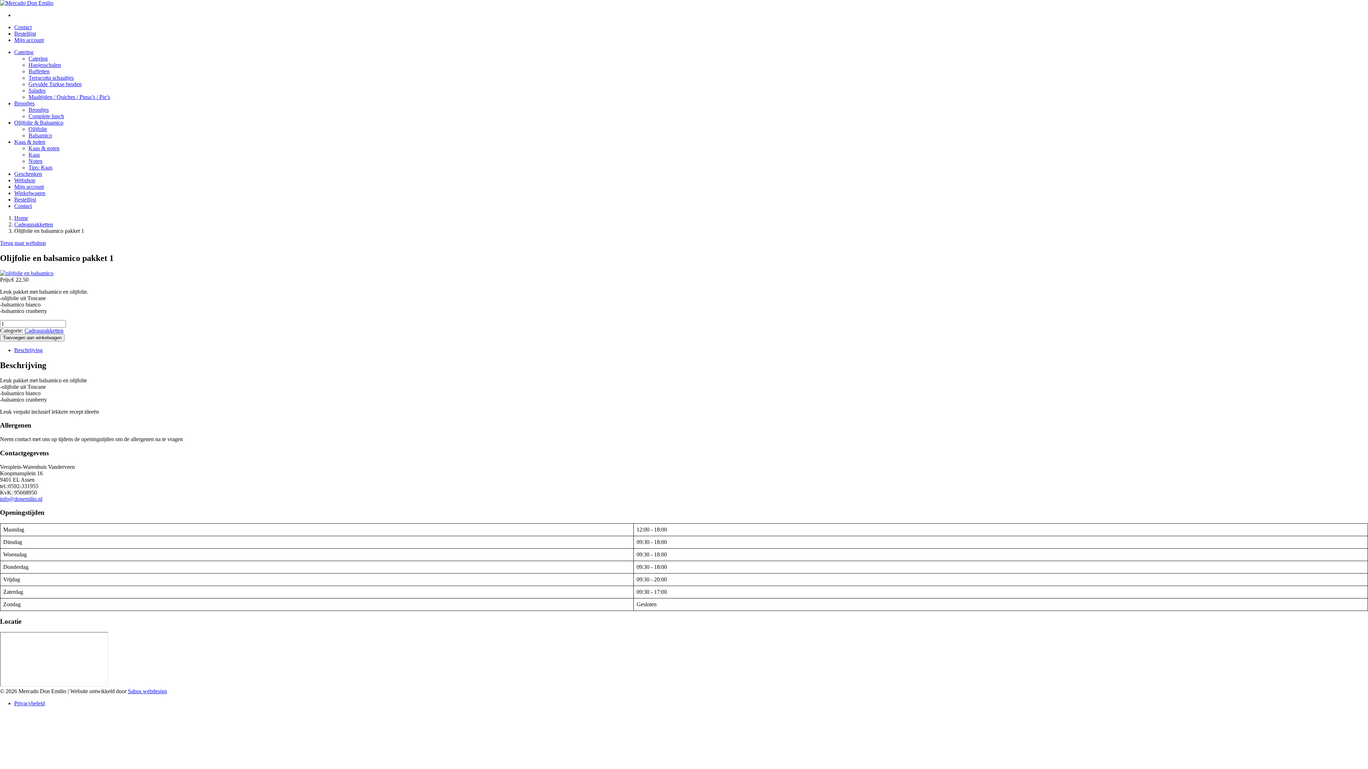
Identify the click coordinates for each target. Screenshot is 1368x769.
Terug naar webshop (23, 243)
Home (21, 218)
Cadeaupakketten (33, 224)
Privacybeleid (29, 703)
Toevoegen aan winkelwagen (32, 337)
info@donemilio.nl (21, 499)
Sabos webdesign (147, 691)
